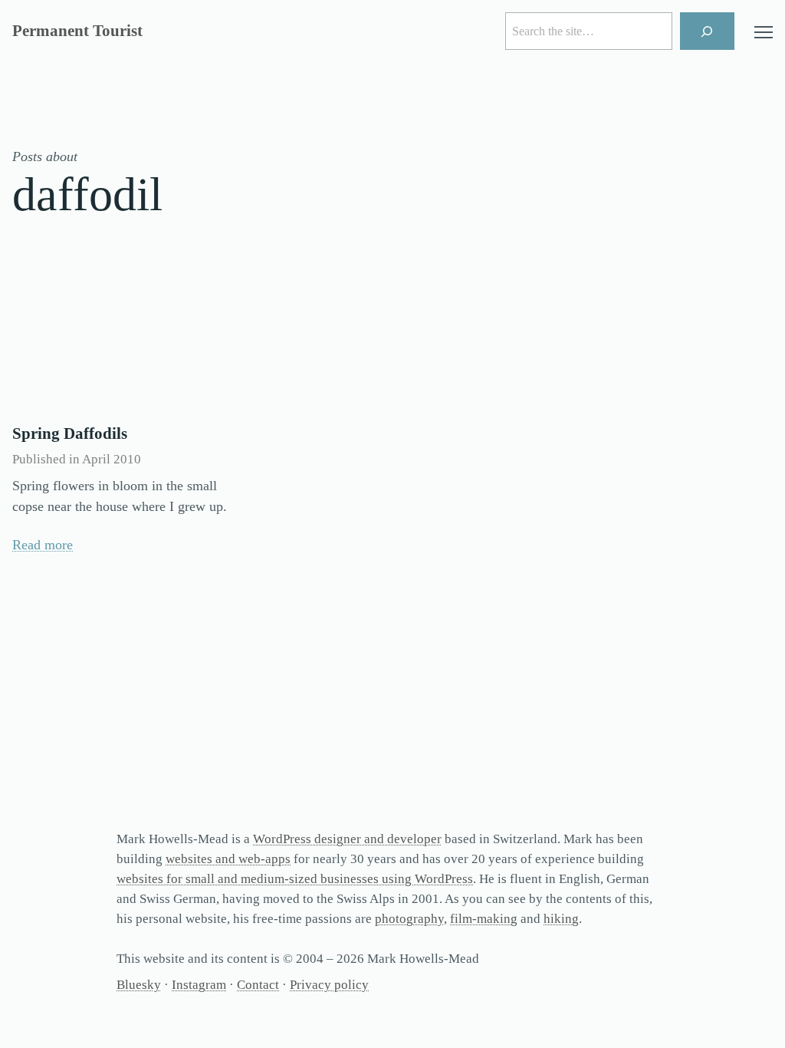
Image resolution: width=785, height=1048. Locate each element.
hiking (561, 918)
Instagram (199, 984)
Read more (42, 544)
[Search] (707, 31)
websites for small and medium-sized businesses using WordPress (295, 879)
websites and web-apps (228, 859)
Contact (258, 984)
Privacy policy (329, 984)
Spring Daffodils (69, 433)
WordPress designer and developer (347, 839)
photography (409, 918)
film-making (483, 918)
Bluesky (139, 984)
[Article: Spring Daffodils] (127, 335)
